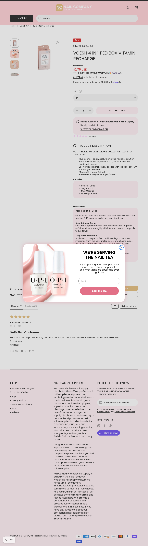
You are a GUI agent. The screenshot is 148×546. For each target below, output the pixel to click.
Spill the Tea (99, 291)
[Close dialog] (121, 247)
